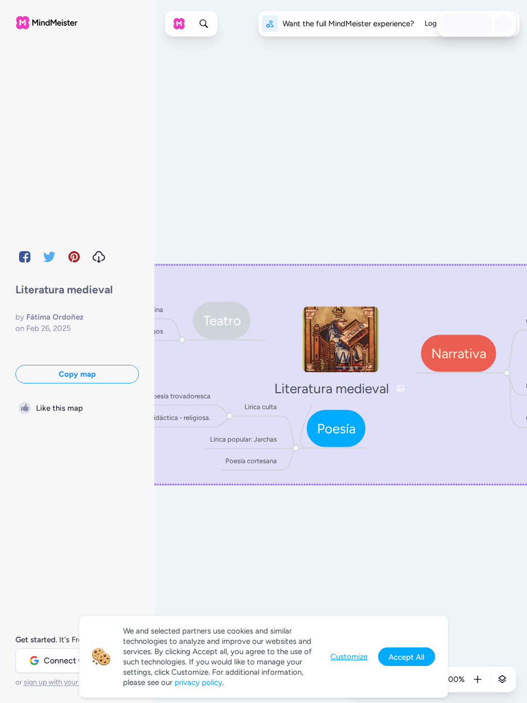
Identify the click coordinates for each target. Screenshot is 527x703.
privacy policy (198, 682)
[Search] (204, 23)
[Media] (400, 388)
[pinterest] (74, 257)
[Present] (483, 23)
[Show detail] (502, 679)
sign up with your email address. (75, 682)
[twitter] (49, 257)
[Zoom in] (477, 679)
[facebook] (24, 257)
